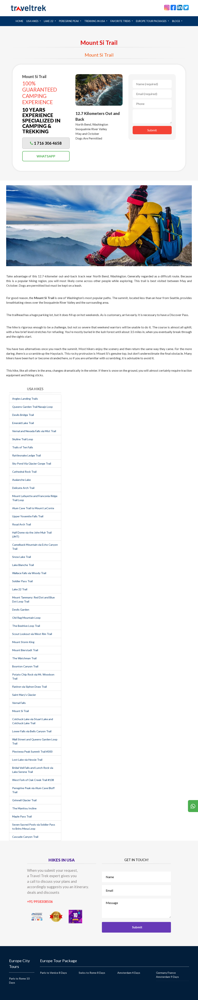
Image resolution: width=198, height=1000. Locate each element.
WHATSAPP (46, 156)
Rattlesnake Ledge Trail (26, 455)
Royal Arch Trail (21, 524)
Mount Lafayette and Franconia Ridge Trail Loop (34, 498)
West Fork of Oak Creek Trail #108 (33, 780)
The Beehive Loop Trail (26, 625)
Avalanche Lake (21, 479)
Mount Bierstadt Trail (25, 650)
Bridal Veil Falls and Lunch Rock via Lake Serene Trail (32, 769)
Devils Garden (20, 609)
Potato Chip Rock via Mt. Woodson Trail (33, 676)
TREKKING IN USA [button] (95, 21)
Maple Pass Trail (22, 816)
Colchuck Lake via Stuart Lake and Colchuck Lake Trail (32, 721)
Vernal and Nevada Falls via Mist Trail (34, 431)
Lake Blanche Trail (23, 565)
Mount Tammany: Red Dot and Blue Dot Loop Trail (33, 599)
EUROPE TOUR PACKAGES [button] (151, 21)
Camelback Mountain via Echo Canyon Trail (35, 546)
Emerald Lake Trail (23, 423)
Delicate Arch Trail (23, 487)
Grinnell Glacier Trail (24, 800)
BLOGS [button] (176, 21)
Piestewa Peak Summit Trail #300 (32, 751)
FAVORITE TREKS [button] (120, 21)
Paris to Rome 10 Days (19, 980)
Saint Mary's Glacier (24, 694)
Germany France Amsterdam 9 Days (167, 974)
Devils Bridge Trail (23, 414)
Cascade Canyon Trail (25, 836)
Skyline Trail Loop (22, 439)
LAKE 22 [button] (49, 21)
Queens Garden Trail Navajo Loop (32, 406)
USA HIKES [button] (32, 21)
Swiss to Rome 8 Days (92, 972)
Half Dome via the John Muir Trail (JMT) (32, 534)
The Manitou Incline (24, 808)
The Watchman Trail (24, 658)
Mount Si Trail (20, 711)
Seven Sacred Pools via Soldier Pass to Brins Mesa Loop (33, 826)
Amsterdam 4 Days (128, 972)
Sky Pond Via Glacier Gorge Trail (31, 463)
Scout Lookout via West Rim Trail (32, 634)
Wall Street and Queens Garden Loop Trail (34, 741)
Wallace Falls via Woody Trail (29, 573)
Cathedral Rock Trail (24, 471)
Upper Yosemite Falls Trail (27, 516)
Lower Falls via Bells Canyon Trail (31, 731)
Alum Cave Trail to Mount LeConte (33, 508)
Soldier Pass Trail (22, 581)
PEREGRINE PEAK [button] (69, 21)
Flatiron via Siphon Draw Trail (29, 686)
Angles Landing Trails (25, 398)
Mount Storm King (23, 642)
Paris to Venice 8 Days (53, 972)
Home (20, 21)
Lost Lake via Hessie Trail (27, 759)
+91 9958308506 (40, 902)
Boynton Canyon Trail (25, 666)
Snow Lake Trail (21, 556)
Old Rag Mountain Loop (26, 617)
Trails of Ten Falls (22, 447)
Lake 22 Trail (19, 589)
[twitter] (186, 7)
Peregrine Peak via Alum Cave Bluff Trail (33, 790)
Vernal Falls (19, 702)
